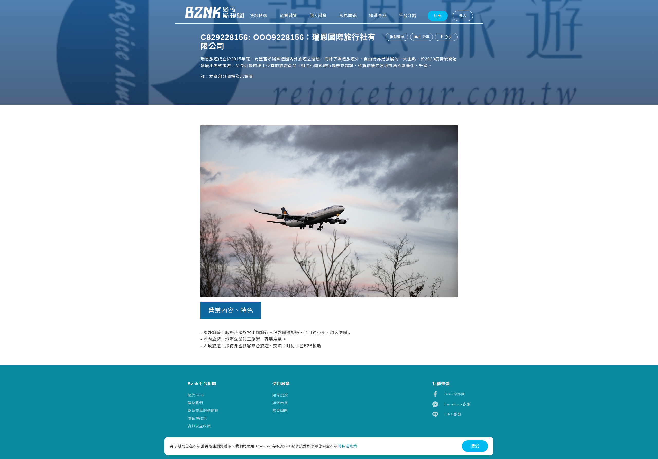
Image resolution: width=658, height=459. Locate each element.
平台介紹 (407, 15)
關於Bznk (196, 395)
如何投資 (280, 395)
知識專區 (378, 15)
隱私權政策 (197, 418)
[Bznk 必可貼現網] (214, 12)
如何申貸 (280, 403)
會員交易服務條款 (203, 411)
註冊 (438, 16)
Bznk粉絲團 (454, 394)
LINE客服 (452, 414)
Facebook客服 (457, 404)
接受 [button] (475, 446)
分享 (425, 37)
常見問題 (280, 411)
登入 (463, 16)
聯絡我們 (195, 403)
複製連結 (397, 37)
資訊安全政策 (199, 426)
